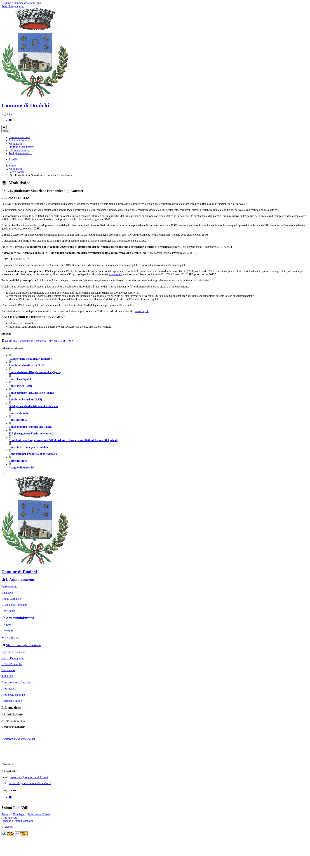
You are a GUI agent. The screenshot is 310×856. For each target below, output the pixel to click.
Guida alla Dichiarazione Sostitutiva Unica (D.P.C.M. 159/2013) (41, 340)
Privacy (5, 814)
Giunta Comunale (11, 598)
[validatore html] (8, 834)
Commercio (8, 670)
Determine (7, 630)
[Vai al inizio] (2, 473)
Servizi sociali (16, 171)
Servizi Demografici (12, 658)
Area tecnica (8, 688)
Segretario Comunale (13, 652)
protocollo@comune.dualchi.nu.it (29, 777)
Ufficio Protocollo (11, 664)
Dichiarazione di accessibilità (18, 738)
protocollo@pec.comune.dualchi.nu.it (30, 783)
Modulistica (15, 168)
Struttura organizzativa (23, 645)
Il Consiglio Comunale (14, 604)
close (5, 131)
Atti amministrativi (20, 618)
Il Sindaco (7, 592)
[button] (19, 137)
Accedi (13, 159)
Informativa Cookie (39, 814)
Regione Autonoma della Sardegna (21, 2)
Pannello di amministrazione (17, 820)
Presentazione (9, 586)
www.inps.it (115, 274)
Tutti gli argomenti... (20, 153)
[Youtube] (10, 120)
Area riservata (9, 817)
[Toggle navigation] (4, 127)
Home (12, 165)
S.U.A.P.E (7, 676)
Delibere (6, 624)
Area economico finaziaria (16, 682)
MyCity (8, 826)
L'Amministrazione (20, 579)
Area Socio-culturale (13, 694)
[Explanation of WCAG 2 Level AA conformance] (21, 834)
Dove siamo (8, 610)
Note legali (19, 814)
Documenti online (11, 700)
